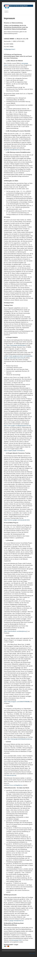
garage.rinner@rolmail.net (13, 149)
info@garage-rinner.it (9, 49)
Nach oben (32, 953)
